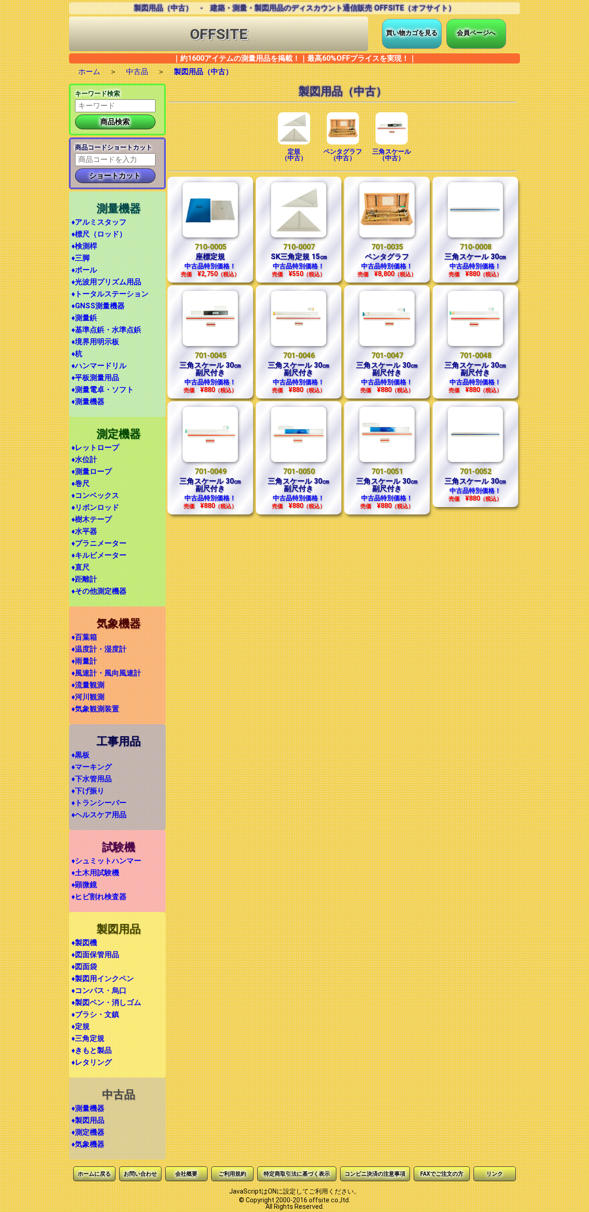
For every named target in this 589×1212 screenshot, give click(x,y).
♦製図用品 (87, 1120)
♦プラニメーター (99, 543)
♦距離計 (84, 579)
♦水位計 (84, 459)
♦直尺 (80, 567)
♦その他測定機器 (99, 591)
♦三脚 (80, 258)
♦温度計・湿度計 (99, 649)
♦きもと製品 (91, 1050)
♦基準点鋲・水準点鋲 (106, 329)
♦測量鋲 (84, 317)
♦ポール (84, 269)
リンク (494, 1174)
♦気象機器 (87, 1144)
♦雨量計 (84, 661)
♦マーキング (91, 766)
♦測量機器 (87, 401)
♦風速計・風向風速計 (106, 673)
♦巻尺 (80, 483)
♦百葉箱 (84, 637)
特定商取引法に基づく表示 (297, 1174)
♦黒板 (80, 754)
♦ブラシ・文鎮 (95, 1014)
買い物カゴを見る (412, 32)
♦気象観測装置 (95, 708)
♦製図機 (84, 942)
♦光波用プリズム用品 (106, 281)
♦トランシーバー (99, 802)
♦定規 (80, 1026)
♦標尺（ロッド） (99, 234)
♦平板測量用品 (95, 377)
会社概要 (186, 1174)
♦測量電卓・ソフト (102, 389)
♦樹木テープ (91, 519)
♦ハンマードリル (99, 365)
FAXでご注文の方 (441, 1174)
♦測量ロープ (91, 471)
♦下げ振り (87, 790)
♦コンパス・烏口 (99, 990)
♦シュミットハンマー (106, 860)
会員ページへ (476, 32)
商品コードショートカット (113, 147)
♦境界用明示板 (95, 341)
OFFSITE (219, 34)
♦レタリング (91, 1062)
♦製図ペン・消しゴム (106, 1002)
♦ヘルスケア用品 (99, 814)
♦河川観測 (87, 697)
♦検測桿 (84, 246)
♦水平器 (84, 531)
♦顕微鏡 (84, 884)
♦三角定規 (87, 1038)
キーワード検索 (97, 93)
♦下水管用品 (91, 778)
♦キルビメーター (99, 555)
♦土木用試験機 (95, 872)
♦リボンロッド (95, 507)
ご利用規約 (232, 1174)
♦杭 (76, 353)
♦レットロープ (95, 447)
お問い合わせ (140, 1174)
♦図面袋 (84, 966)
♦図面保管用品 (95, 954)
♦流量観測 (87, 685)
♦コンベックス (95, 495)
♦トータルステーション (110, 293)
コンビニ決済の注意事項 (375, 1174)
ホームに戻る (94, 1174)
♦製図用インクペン (102, 978)
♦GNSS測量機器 (98, 305)
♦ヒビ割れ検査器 (99, 896)
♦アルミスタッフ (99, 222)
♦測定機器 (87, 1132)
